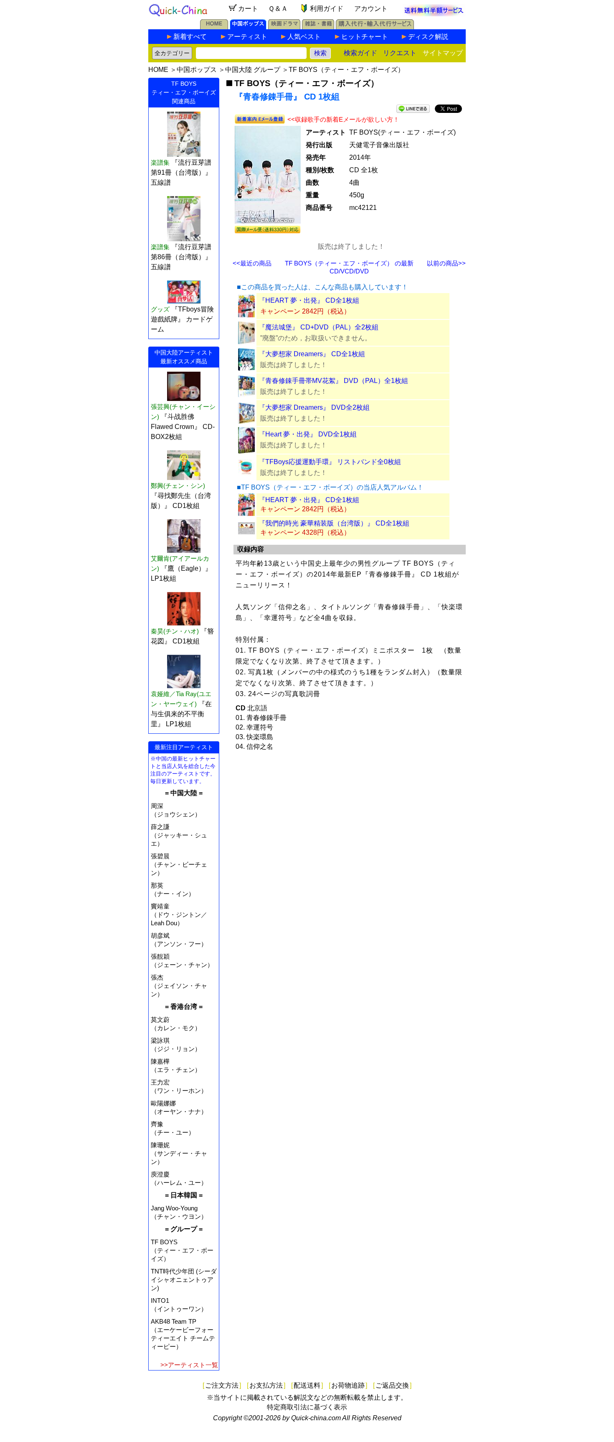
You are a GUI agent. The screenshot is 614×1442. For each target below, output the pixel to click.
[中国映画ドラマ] (284, 27)
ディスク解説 (428, 36)
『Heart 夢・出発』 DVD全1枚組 (308, 434)
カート (248, 8)
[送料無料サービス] (434, 14)
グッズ (160, 309)
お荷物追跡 (348, 1385)
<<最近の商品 (252, 263)
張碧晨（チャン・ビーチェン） (179, 864)
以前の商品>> (446, 263)
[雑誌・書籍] (318, 27)
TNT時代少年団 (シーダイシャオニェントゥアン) (184, 1279)
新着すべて (190, 36)
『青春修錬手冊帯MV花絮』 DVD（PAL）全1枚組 (333, 380)
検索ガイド (360, 52)
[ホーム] (214, 27)
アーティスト (247, 36)
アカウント (371, 8)
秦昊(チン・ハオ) (175, 631)
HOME (158, 69)
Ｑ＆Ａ (278, 8)
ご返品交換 (392, 1385)
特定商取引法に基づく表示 (307, 1407)
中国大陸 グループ (252, 69)
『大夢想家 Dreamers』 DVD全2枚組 (314, 407)
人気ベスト (304, 36)
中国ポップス (197, 69)
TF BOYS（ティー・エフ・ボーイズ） (346, 69)
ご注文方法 (221, 1385)
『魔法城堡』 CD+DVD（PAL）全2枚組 (318, 327)
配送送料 (307, 1385)
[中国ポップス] (248, 27)
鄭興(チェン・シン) (178, 485)
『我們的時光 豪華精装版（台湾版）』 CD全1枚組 (334, 523)
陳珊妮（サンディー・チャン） (179, 1153)
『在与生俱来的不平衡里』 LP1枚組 (181, 713)
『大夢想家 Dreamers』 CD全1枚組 (312, 353)
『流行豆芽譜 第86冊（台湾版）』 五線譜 (181, 257)
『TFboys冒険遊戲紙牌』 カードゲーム (182, 319)
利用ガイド (326, 8)
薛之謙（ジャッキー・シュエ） (179, 835)
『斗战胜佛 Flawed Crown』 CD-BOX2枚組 (183, 426)
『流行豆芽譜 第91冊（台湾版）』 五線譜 (181, 172)
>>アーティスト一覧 (189, 1364)
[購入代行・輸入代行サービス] (375, 27)
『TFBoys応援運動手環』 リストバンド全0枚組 (330, 461)
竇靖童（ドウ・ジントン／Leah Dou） (179, 914)
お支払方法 (266, 1385)
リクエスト (399, 52)
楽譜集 (160, 162)
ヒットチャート (364, 36)
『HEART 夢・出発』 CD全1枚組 (309, 300)
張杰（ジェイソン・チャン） (179, 986)
